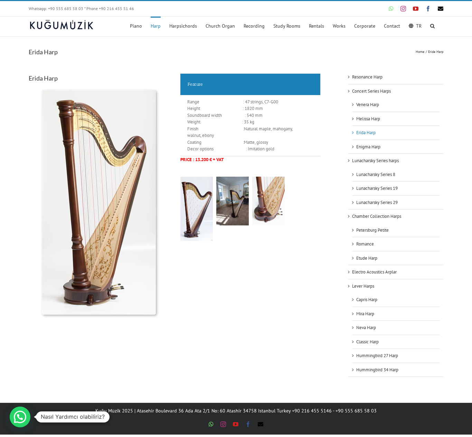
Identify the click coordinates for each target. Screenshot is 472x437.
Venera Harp (367, 105)
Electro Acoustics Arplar (374, 272)
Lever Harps (363, 286)
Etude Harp (366, 258)
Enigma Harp (368, 147)
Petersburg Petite (372, 230)
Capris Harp (366, 300)
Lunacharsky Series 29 (377, 202)
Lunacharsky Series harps (375, 161)
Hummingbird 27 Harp (377, 356)
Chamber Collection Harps (376, 216)
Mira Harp (365, 314)
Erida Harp (366, 133)
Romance (365, 244)
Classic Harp (367, 342)
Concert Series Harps (371, 91)
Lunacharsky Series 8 (375, 174)
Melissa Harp (368, 119)
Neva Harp (366, 328)
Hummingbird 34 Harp (377, 370)
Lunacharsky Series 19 (377, 188)
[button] (432, 25)
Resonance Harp (367, 77)
